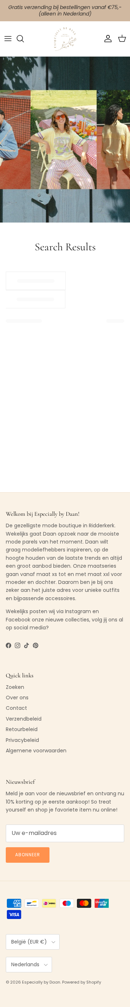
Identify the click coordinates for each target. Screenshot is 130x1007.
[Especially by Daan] (65, 39)
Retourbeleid (22, 729)
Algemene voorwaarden (36, 750)
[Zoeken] (24, 39)
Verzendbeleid (24, 718)
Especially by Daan (41, 982)
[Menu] (8, 39)
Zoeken (15, 687)
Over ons (17, 697)
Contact (16, 708)
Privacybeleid (22, 740)
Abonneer (27, 855)
